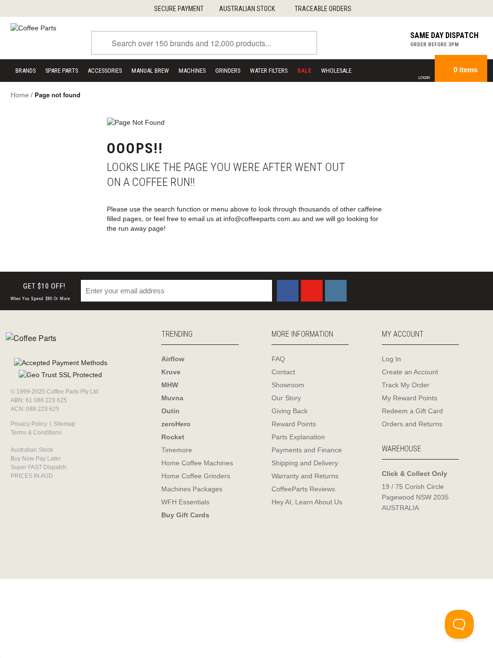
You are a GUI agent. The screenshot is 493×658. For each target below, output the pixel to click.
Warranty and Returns (305, 476)
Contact (283, 372)
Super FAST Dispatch (38, 467)
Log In (391, 359)
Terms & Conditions (36, 432)
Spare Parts (61, 70)
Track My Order (405, 385)
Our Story (286, 398)
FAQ (278, 359)
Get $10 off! (40, 292)
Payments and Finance (307, 450)
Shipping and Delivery (305, 463)
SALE (304, 70)
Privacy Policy (29, 424)
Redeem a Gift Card (412, 411)
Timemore (176, 450)
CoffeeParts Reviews (303, 489)
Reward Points (294, 424)
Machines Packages (191, 489)
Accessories (105, 70)
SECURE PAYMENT (179, 9)
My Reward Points (409, 398)
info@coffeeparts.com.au (261, 219)
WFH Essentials (185, 502)
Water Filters (268, 70)
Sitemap (64, 424)
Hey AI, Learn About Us (307, 502)
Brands (25, 70)
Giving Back (290, 411)
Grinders (227, 70)
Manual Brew (150, 70)
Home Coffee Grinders (195, 476)
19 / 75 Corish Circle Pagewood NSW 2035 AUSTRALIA (415, 497)
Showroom (288, 385)
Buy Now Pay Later (36, 458)
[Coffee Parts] (33, 27)
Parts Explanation (298, 437)
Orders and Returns (412, 424)
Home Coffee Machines (197, 463)
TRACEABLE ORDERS (323, 9)
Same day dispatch (444, 35)
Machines (192, 70)
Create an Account (410, 372)
